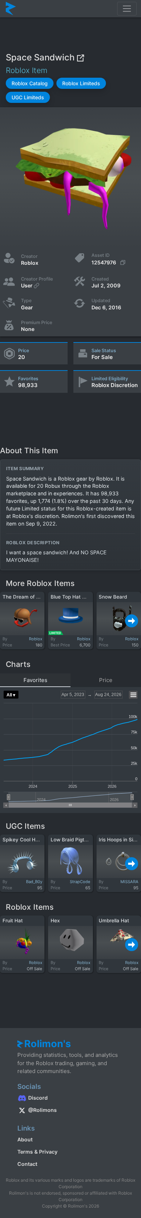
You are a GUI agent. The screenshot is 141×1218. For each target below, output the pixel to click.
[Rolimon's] (11, 8)
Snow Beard (113, 597)
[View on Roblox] (80, 58)
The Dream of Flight (26, 597)
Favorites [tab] (35, 680)
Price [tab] (105, 680)
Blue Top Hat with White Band (85, 597)
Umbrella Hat (114, 920)
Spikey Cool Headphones (32, 839)
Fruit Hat (13, 920)
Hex (55, 920)
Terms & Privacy (37, 1152)
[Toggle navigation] (127, 8)
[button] (30, 83)
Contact (27, 1164)
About (25, 1139)
